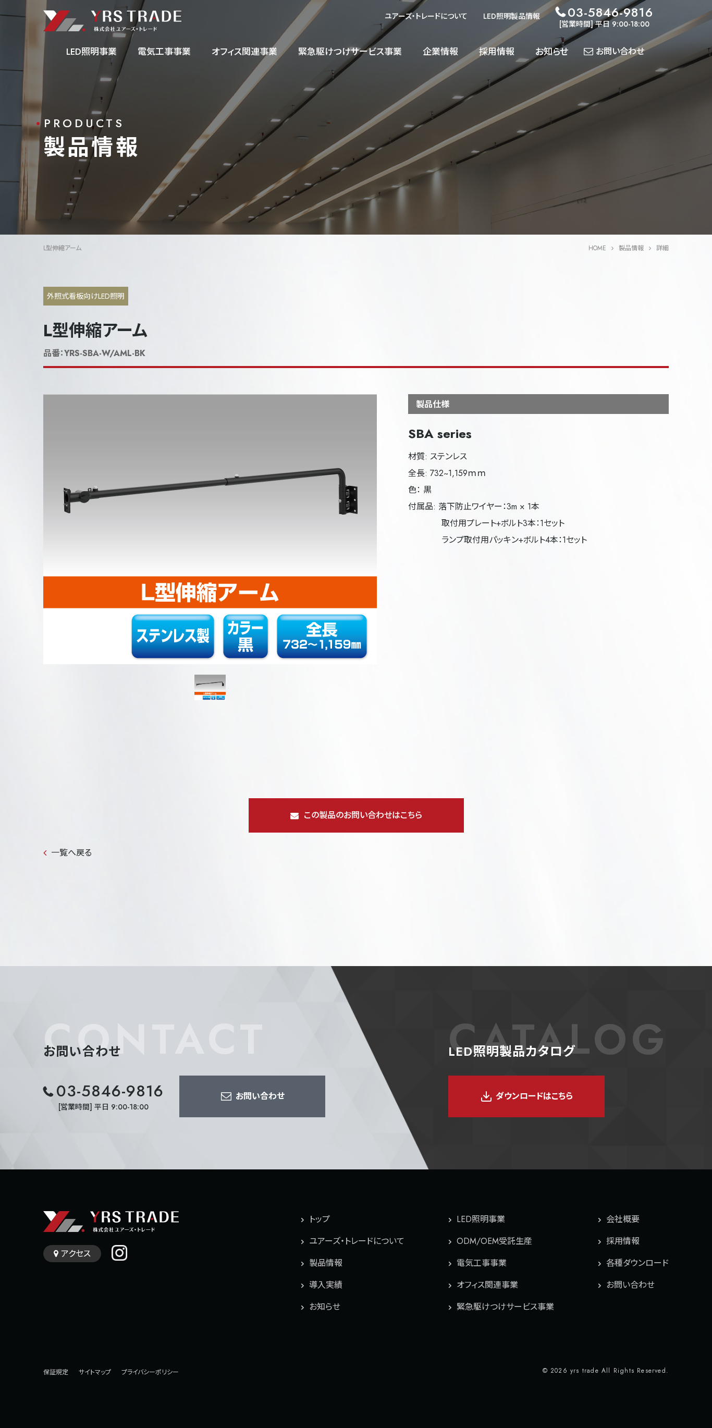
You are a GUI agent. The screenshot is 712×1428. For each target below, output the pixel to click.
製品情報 (631, 248)
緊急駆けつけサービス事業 (350, 51)
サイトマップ (95, 1372)
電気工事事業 (164, 51)
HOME (597, 248)
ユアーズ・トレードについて (426, 16)
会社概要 (623, 1219)
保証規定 (55, 1372)
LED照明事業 (91, 51)
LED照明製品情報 (511, 16)
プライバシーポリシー (150, 1372)
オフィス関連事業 (244, 51)
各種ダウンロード (637, 1263)
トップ (319, 1219)
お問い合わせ (630, 1285)
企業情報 (440, 51)
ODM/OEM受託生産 (494, 1241)
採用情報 (496, 51)
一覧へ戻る (71, 853)
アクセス (76, 1254)
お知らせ (551, 51)
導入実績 (325, 1285)
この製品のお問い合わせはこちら (363, 815)
